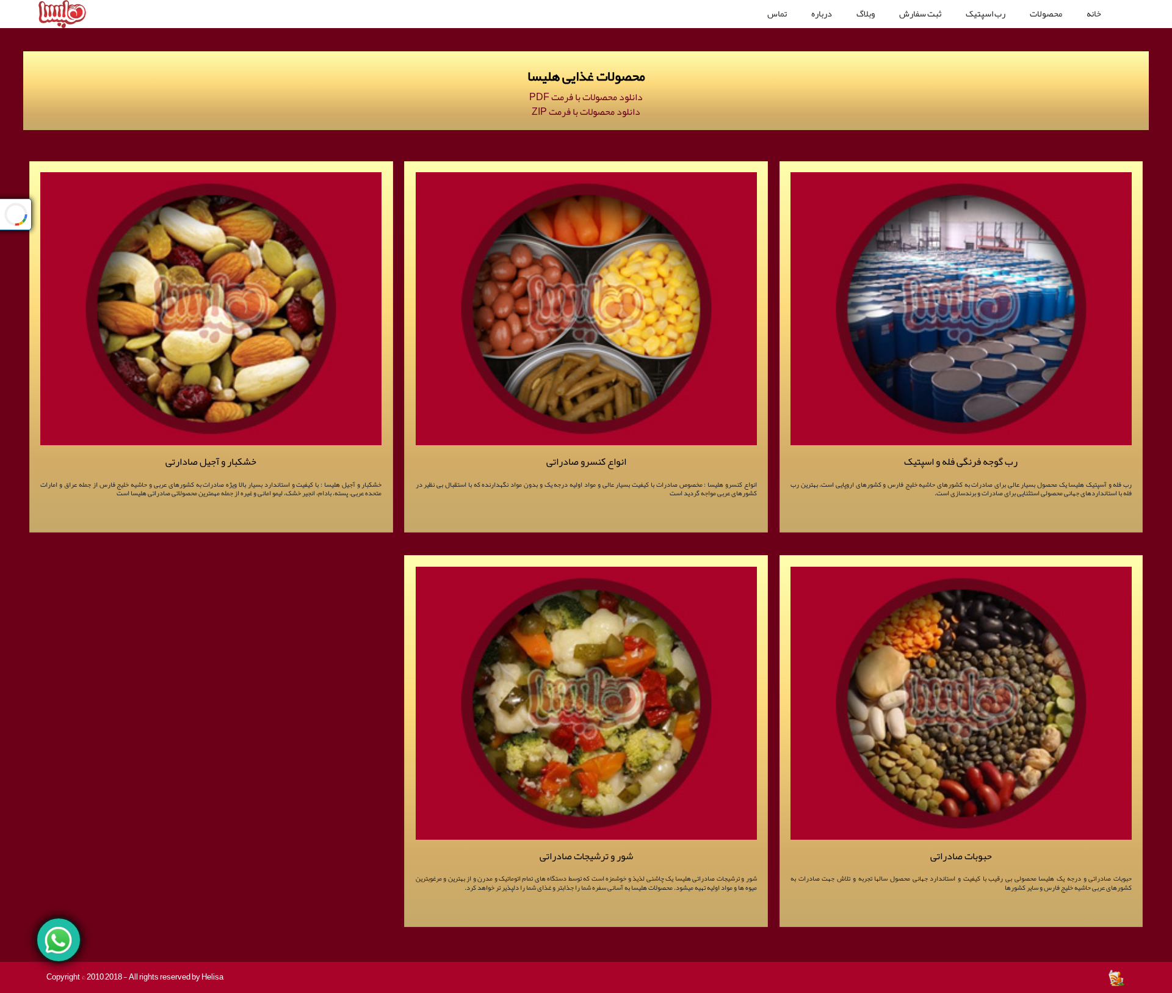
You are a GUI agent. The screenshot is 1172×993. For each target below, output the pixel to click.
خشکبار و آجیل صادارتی (210, 461)
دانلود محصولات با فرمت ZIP (586, 112)
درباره (821, 14)
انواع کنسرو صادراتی (586, 461)
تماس (777, 14)
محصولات (1046, 14)
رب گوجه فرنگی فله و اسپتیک (961, 461)
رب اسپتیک (985, 14)
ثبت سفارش (920, 14)
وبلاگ (865, 14)
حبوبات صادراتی (961, 856)
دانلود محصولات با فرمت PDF (586, 97)
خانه (1094, 14)
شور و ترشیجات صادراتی (586, 856)
